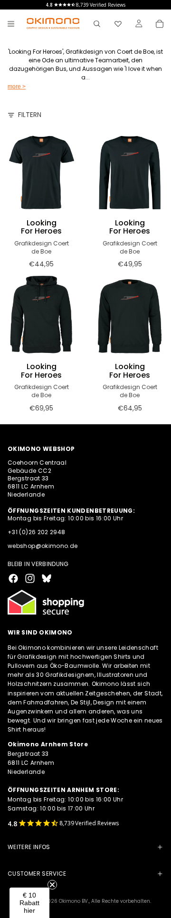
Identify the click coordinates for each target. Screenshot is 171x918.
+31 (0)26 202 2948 (36, 532)
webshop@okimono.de (42, 546)
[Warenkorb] (159, 23)
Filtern (29, 114)
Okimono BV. (74, 901)
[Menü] (11, 24)
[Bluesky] (46, 578)
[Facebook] (13, 578)
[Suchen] (96, 23)
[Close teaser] (52, 884)
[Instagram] (30, 578)
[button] (29, 903)
